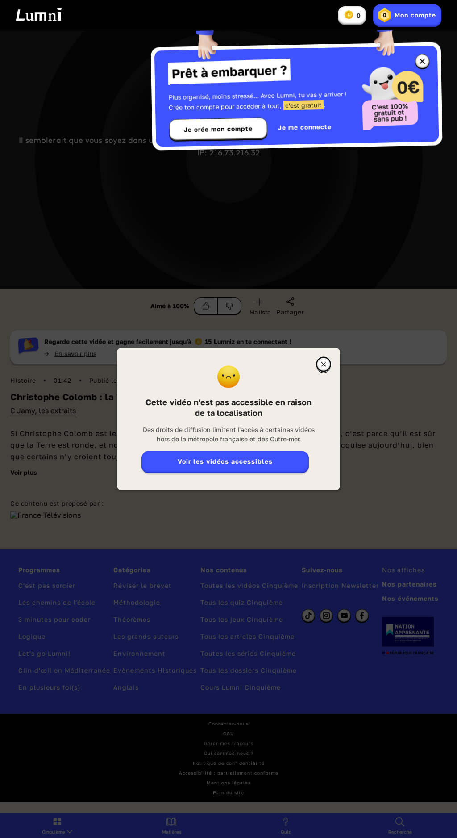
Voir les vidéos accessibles (225, 461)
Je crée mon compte (218, 129)
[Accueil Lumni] (39, 14)
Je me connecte (305, 127)
